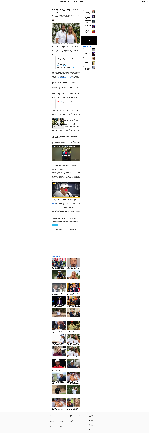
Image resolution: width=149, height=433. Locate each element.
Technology (51, 422)
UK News (51, 416)
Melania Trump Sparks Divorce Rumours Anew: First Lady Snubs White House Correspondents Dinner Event (58, 344)
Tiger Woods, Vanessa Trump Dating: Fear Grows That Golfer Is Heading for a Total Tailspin (58, 382)
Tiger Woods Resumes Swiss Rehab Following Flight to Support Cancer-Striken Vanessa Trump (58, 396)
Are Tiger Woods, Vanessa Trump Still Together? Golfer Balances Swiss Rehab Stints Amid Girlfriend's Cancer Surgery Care (73, 344)
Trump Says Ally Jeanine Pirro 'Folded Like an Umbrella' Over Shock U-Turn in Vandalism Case (59, 332)
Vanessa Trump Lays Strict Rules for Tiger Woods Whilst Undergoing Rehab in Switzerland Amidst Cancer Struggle (58, 408)
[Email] (78, 20)
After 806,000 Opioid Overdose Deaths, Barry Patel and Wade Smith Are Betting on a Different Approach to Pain (88, 68)
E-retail (60, 415)
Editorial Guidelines (73, 229)
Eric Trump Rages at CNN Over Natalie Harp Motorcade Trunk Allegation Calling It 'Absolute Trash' (58, 306)
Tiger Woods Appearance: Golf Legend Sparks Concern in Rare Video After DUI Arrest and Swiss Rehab (58, 281)
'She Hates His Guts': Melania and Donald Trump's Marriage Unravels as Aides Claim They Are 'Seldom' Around (58, 268)
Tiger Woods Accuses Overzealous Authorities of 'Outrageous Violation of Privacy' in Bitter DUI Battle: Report (57, 370)
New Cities (61, 426)
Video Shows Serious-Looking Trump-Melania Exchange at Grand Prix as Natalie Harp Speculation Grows (58, 293)
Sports (50, 426)
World (50, 415)
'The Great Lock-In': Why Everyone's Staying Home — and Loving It (88, 58)
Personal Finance (52, 421)
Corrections (71, 421)
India (80, 416)
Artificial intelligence (62, 422)
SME (50, 420)
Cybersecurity (61, 421)
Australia (80, 415)
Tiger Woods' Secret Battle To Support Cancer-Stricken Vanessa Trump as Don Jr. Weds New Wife (73, 357)
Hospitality (61, 416)
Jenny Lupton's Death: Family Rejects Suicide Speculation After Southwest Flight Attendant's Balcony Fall (88, 12)
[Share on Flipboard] (75, 20)
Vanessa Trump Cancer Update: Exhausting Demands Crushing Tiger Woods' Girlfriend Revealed (58, 357)
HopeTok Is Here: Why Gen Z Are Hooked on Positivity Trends (87, 62)
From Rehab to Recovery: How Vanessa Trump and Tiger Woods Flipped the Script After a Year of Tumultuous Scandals (73, 408)
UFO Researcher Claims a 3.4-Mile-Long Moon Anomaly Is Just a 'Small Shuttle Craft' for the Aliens (88, 22)
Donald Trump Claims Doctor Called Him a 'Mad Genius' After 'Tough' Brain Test (65, 218)
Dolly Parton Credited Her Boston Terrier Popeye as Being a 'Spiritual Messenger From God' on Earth (88, 31)
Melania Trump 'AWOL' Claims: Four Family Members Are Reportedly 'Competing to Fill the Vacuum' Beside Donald (58, 319)
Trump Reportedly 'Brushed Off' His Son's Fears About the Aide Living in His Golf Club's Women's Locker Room (73, 306)
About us (71, 415)
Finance (60, 420)
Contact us (71, 416)
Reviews (51, 427)
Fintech (60, 427)
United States (81, 420)
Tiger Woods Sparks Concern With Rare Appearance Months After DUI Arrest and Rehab (73, 268)
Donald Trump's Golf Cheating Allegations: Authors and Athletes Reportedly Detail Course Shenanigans (73, 293)
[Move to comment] (79, 20)
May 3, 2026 (72, 67)
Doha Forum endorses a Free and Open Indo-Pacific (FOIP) (88, 49)
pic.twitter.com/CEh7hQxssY (62, 65)
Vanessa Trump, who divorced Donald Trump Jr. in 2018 (65, 77)
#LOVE (61, 101)
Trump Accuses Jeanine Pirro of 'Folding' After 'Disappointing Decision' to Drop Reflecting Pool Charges (73, 319)
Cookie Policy (71, 420)
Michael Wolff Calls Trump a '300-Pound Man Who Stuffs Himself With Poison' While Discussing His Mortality (88, 17)
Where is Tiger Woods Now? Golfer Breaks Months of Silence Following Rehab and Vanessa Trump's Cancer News (73, 396)
